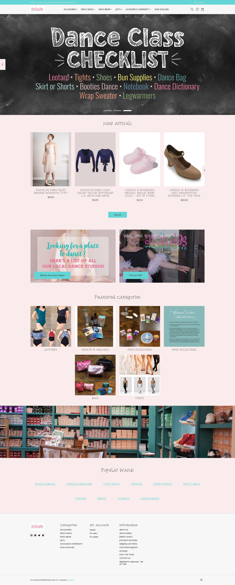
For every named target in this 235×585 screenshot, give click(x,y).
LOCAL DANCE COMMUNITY (71, 544)
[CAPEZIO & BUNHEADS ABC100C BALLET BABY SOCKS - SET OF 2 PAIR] (139, 159)
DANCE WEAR (65, 537)
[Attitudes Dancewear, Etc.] (37, 9)
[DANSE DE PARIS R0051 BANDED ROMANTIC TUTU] (50, 159)
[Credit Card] (201, 580)
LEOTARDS (50, 349)
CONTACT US (124, 558)
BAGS (95, 398)
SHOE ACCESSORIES (139, 349)
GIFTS (62, 540)
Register (93, 530)
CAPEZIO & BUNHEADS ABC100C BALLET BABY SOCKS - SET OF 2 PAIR (140, 192)
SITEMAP (123, 551)
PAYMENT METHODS (128, 540)
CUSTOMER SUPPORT (128, 547)
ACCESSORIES (66, 530)
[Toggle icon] (192, 9)
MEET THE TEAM (126, 554)
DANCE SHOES (66, 533)
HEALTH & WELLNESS (95, 349)
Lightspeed (70, 580)
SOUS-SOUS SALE (161, 9)
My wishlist (94, 537)
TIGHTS (139, 398)
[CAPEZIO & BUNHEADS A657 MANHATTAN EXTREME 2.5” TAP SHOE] (184, 159)
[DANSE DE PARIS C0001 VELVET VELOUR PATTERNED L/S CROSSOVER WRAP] (95, 159)
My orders (94, 533)
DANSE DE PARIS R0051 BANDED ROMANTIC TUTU (51, 191)
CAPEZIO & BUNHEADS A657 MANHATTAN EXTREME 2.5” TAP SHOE (184, 192)
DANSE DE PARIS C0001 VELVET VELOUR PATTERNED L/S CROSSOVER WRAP (95, 192)
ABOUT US (123, 530)
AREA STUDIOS (125, 533)
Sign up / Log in (199, 2)
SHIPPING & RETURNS (128, 544)
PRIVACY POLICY (126, 537)
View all (117, 214)
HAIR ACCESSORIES (184, 349)
